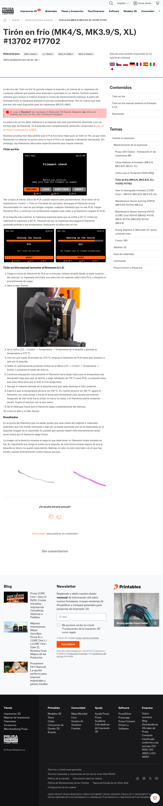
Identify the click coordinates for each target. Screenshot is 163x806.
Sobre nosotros (147, 715)
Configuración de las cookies (62, 787)
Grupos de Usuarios (77, 722)
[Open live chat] (155, 798)
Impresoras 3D (12, 713)
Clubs (51, 721)
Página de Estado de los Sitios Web (110, 782)
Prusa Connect (126, 721)
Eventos (75, 728)
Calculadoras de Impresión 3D (102, 728)
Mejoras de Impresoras (17, 717)
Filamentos (10, 721)
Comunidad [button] (147, 11)
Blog (144, 720)
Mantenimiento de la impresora (39, 20)
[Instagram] (143, 778)
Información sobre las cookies (87, 778)
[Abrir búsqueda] (111, 3)
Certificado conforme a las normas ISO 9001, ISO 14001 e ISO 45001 (150, 747)
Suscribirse (68, 644)
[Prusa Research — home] (8, 11)
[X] (150, 778)
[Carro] (158, 3)
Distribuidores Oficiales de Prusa (150, 728)
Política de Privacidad (77, 653)
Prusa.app (124, 717)
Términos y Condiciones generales (65, 769)
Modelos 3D (54, 713)
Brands (52, 732)
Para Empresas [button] (96, 11)
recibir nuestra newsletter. (87, 638)
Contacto (147, 735)
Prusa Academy (100, 719)
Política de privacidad (58, 778)
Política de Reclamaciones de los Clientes (68, 782)
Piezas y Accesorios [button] (72, 11)
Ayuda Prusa (102, 713)
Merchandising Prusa (16, 728)
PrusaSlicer (124, 713)
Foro (74, 717)
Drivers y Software (123, 726)
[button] (112, 64)
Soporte (15, 20)
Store (51, 717)
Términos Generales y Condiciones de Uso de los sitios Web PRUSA (81, 774)
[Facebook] (137, 778)
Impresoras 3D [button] (30, 11)
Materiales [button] (51, 11)
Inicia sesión (39, 533)
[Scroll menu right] (159, 11)
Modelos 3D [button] (130, 11)
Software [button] (114, 11)
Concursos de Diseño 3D (56, 726)
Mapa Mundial (79, 713)
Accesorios (10, 724)
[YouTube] (156, 778)
